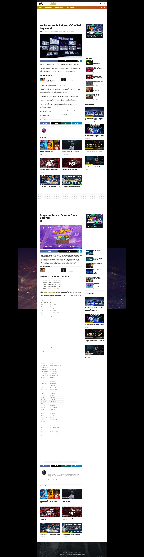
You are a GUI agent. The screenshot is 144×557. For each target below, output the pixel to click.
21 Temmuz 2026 (70, 80)
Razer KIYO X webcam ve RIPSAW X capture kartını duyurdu (97, 271)
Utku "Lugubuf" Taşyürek (73, 461)
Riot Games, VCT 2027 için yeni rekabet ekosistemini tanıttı (49, 170)
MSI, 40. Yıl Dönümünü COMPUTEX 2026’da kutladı (94, 152)
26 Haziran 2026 (87, 138)
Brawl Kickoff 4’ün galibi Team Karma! (71, 186)
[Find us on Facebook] (100, 4)
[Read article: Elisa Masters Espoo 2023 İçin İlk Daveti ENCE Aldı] (89, 259)
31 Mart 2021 (96, 91)
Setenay (46, 31)
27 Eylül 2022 (96, 64)
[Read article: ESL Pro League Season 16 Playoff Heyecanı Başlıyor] (89, 62)
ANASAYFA (41, 7)
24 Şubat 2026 (42, 187)
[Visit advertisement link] (94, 31)
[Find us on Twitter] (102, 4)
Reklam (49, 0)
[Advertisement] (72, 16)
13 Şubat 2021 (96, 72)
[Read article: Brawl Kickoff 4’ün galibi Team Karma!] (72, 180)
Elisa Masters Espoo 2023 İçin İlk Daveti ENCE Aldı (97, 258)
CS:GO (85, 3)
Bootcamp (46, 119)
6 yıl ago (51, 31)
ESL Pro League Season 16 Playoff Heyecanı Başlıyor (97, 62)
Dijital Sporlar (79, 554)
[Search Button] (101, 7)
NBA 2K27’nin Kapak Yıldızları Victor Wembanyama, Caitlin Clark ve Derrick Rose (52, 79)
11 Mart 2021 (96, 99)
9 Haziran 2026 (87, 343)
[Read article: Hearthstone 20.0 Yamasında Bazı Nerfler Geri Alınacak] (89, 96)
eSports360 (63, 554)
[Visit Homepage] (47, 4)
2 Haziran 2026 (87, 169)
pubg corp (54, 119)
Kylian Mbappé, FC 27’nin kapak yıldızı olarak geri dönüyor (73, 79)
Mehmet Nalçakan (48, 221)
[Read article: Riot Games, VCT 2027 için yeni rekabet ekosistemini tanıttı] (50, 163)
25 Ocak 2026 (64, 187)
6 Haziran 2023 (96, 288)
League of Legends (95, 3)
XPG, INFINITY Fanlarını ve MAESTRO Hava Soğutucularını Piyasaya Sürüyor (94, 136)
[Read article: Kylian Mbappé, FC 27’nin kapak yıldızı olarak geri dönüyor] (63, 79)
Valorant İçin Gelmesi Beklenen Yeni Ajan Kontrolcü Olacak (97, 69)
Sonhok (59, 119)
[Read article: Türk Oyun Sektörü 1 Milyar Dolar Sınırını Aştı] (50, 180)
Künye (47, 0)
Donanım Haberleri (59, 7)
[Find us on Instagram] (104, 4)
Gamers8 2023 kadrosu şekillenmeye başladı (96, 285)
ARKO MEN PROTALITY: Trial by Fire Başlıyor (97, 89)
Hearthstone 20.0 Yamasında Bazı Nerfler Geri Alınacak (97, 96)
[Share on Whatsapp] (78, 61)
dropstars (58, 461)
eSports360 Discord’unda (50, 292)
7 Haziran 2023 (96, 85)
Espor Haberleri (48, 7)
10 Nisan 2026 (64, 171)
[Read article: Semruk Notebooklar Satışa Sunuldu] (89, 265)
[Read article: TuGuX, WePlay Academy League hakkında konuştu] (89, 77)
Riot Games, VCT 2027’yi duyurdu (69, 169)
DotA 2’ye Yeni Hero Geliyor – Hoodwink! (97, 278)
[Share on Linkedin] (81, 61)
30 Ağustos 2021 (96, 78)
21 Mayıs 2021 (96, 254)
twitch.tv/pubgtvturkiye (54, 260)
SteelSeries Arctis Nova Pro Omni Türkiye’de (92, 167)
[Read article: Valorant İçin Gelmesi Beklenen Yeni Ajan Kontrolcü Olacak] (89, 69)
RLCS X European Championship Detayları (97, 252)
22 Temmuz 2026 (49, 81)
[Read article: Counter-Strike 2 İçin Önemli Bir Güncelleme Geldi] (89, 83)
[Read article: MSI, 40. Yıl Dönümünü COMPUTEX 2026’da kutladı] (94, 145)
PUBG (89, 3)
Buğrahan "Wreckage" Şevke (49, 461)
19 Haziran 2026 (43, 172)
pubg (50, 119)
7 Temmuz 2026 (87, 122)
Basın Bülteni (65, 167)
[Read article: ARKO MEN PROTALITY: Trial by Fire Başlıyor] (89, 89)
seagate (65, 461)
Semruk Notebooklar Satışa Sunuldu (98, 264)
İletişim (52, 0)
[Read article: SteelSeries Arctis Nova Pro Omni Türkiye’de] (94, 160)
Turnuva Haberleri (70, 7)
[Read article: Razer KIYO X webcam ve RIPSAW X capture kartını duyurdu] (89, 271)
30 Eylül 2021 (96, 274)
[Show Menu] (104, 7)
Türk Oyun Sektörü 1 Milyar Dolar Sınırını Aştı (50, 186)
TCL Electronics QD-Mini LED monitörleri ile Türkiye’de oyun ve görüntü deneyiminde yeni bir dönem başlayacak (94, 120)
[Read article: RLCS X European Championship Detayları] (89, 252)
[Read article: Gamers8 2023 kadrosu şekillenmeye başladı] (89, 285)
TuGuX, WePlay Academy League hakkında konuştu (97, 76)
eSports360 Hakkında (41, 0)
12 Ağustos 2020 (96, 266)
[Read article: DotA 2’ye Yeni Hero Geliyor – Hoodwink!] (89, 279)
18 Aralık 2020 (96, 280)
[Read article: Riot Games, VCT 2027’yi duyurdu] (72, 163)
